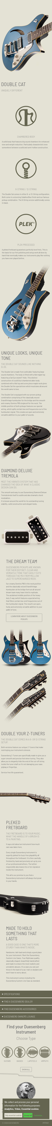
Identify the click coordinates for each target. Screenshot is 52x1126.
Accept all (28, 1115)
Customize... (38, 1115)
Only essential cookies (13, 1115)
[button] (26, 994)
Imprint (46, 1123)
